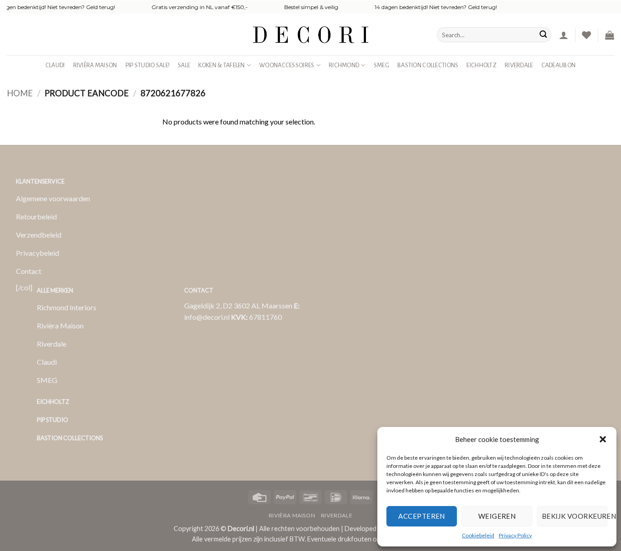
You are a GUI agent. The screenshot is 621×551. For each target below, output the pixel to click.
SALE (184, 65)
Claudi (55, 65)
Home (20, 93)
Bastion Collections (427, 65)
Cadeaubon (558, 65)
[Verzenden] (543, 35)
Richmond (344, 65)
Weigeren (497, 516)
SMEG (381, 65)
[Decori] (310, 35)
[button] (602, 439)
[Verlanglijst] (586, 35)
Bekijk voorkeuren (574, 516)
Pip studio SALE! (147, 65)
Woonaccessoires (286, 65)
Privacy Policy (515, 535)
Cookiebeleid (478, 535)
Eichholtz (481, 65)
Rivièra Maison (95, 65)
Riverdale (519, 65)
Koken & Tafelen (221, 65)
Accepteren (421, 516)
